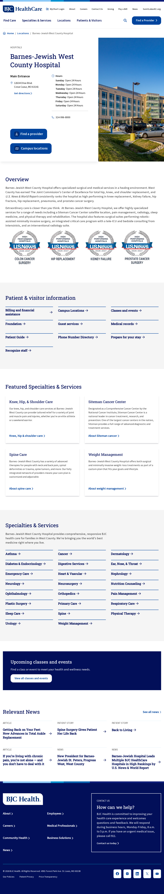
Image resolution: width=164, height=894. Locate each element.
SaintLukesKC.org (152, 9)
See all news (151, 712)
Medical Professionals (61, 825)
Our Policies (8, 876)
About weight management (106, 488)
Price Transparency (48, 876)
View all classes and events (31, 678)
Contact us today (107, 843)
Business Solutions (59, 838)
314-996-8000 (63, 117)
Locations (23, 33)
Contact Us (97, 9)
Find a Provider (145, 20)
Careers (83, 9)
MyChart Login (57, 9)
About (72, 9)
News (135, 9)
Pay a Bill (122, 9)
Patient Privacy (27, 876)
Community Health (15, 838)
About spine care (20, 488)
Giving (110, 9)
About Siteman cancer (102, 436)
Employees (54, 813)
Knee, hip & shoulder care (26, 436)
